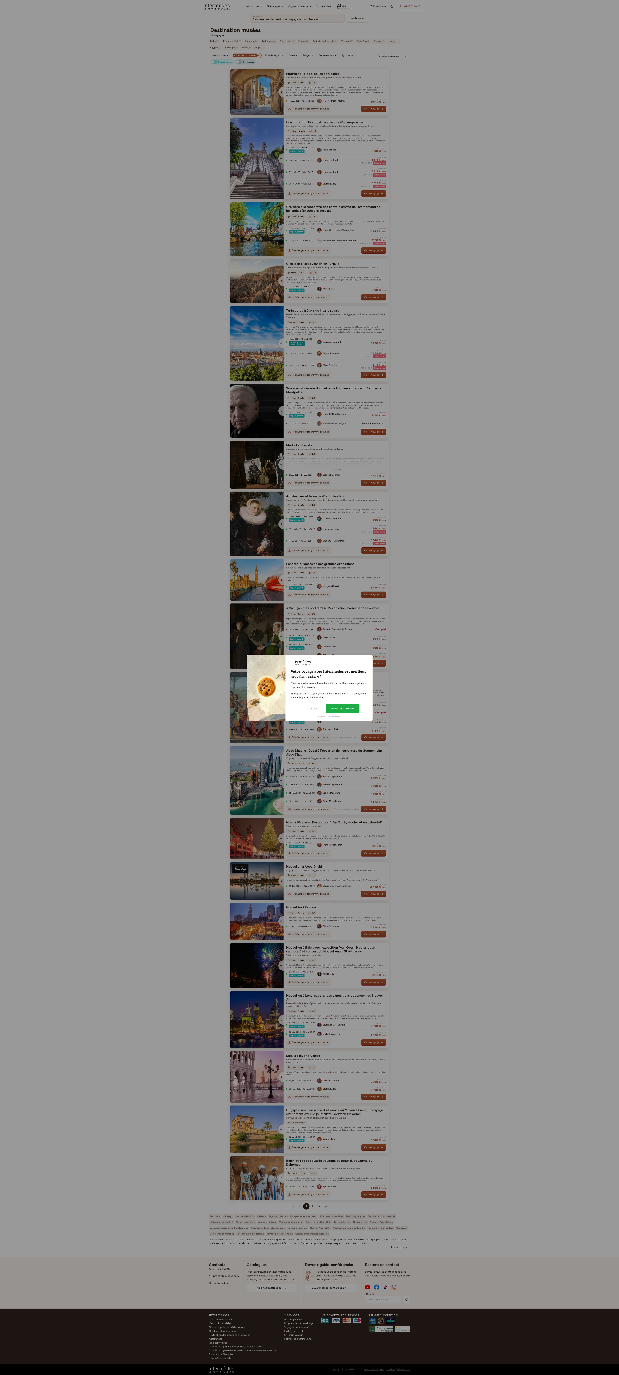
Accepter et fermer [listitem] (342, 708)
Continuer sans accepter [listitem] (329, 717)
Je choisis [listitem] (312, 708)
